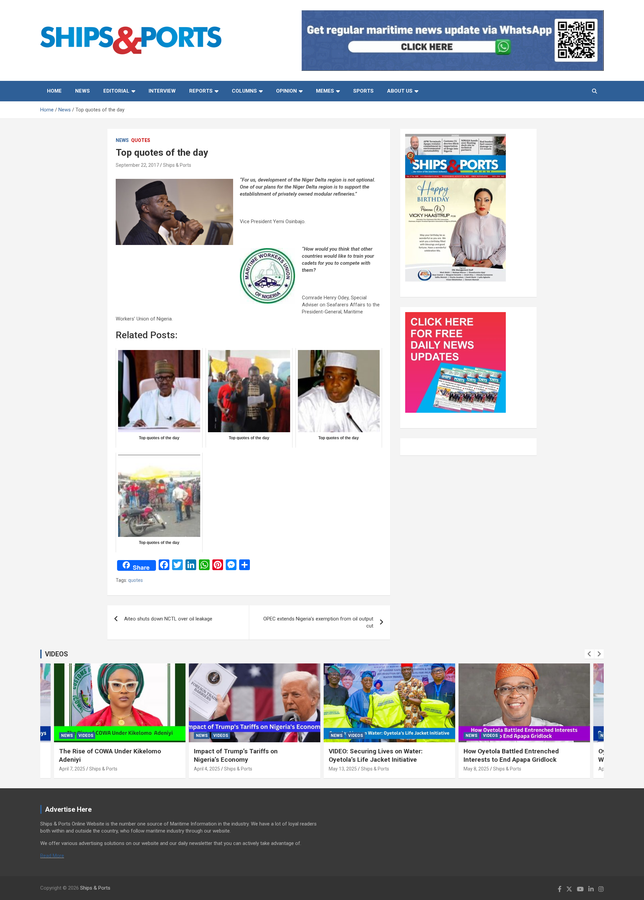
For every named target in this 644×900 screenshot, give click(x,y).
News (82, 91)
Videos (85, 735)
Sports (363, 91)
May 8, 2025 (476, 768)
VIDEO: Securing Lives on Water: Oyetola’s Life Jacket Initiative (376, 755)
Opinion (286, 91)
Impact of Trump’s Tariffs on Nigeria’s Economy (236, 755)
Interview (162, 91)
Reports (201, 91)
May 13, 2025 (343, 768)
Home (54, 91)
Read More (52, 856)
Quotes (140, 140)
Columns (244, 91)
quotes (135, 580)
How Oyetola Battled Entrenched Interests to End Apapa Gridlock (511, 755)
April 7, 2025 (72, 768)
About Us (400, 91)
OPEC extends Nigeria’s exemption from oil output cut (318, 622)
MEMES (325, 91)
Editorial (116, 91)
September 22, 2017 (137, 165)
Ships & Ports (177, 165)
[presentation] (589, 654)
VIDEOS (56, 654)
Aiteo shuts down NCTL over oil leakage (168, 619)
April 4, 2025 (207, 768)
